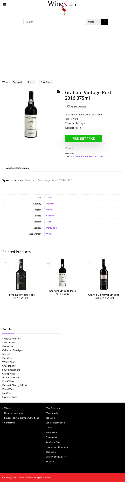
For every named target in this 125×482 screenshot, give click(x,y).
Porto (31, 82)
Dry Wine (7, 358)
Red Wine (7, 346)
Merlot (6, 354)
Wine (5, 82)
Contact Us (9, 422)
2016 (48, 221)
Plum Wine (8, 389)
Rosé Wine (8, 381)
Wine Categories (11, 338)
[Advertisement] (62, 51)
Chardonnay (8, 365)
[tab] (17, 168)
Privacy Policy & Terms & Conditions (21, 418)
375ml (49, 197)
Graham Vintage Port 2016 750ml (62, 292)
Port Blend (46, 82)
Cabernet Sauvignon (13, 350)
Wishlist (8, 408)
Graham (69, 148)
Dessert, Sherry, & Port (14, 385)
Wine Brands (9, 342)
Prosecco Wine (10, 377)
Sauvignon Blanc (11, 369)
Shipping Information (14, 413)
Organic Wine (9, 396)
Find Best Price (84, 138)
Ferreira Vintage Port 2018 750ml (21, 296)
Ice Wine (7, 393)
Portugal (17, 82)
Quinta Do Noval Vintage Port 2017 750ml (103, 296)
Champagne (8, 373)
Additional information (17, 168)
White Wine (8, 361)
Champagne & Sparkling (57, 447)
